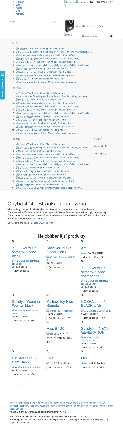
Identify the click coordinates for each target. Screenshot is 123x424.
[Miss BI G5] (53, 333)
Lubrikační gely (49, 68)
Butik (18, 4)
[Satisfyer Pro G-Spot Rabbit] (26, 366)
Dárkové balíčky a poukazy (67, 65)
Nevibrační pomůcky (56, 71)
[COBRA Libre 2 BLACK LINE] (96, 310)
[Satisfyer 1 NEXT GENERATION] (96, 338)
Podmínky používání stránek (43, 405)
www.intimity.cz (46, 222)
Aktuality (20, 1)
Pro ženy (16, 43)
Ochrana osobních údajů (69, 405)
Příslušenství (47, 78)
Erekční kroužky (51, 116)
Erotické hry (45, 167)
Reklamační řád (61, 402)
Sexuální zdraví (57, 81)
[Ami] (84, 252)
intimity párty (100, 153)
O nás (18, 10)
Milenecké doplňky (58, 58)
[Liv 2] (50, 362)
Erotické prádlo (62, 51)
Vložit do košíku (21, 270)
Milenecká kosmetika (56, 55)
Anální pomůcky (53, 75)
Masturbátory (46, 99)
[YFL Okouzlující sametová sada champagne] (96, 281)
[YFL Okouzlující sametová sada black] (27, 261)
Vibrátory (47, 48)
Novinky (98, 138)
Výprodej (36, 402)
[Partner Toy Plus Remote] (59, 310)
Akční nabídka (101, 146)
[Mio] (84, 362)
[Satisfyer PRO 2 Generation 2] (61, 257)
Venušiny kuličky (54, 61)
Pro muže (16, 87)
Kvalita (19, 7)
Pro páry (16, 138)
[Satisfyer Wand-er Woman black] (27, 311)
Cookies (19, 408)
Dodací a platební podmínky (83, 402)
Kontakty (20, 13)
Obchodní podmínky (19, 405)
